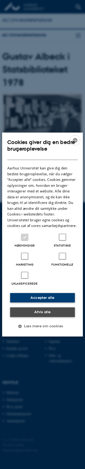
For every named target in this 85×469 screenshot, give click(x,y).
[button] (42, 326)
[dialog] (42, 234)
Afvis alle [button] (42, 312)
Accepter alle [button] (42, 297)
